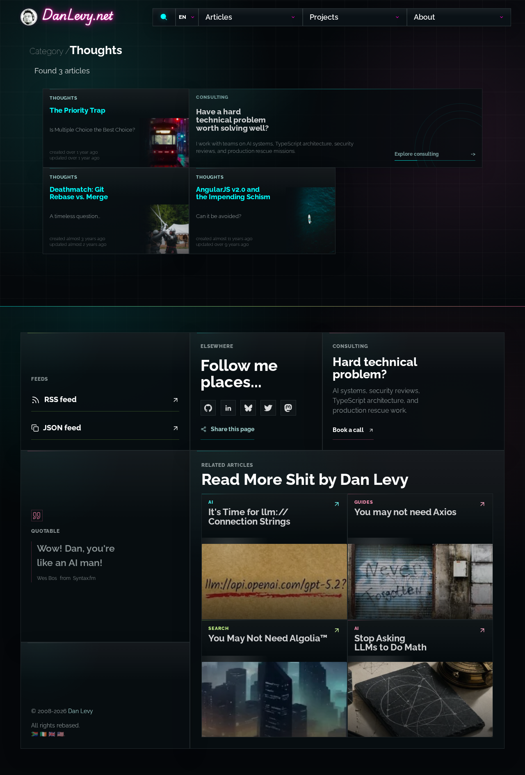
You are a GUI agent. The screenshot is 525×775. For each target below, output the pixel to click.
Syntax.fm (84, 578)
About (424, 17)
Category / (50, 51)
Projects (324, 17)
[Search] (164, 17)
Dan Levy (80, 710)
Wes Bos (47, 578)
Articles (218, 17)
